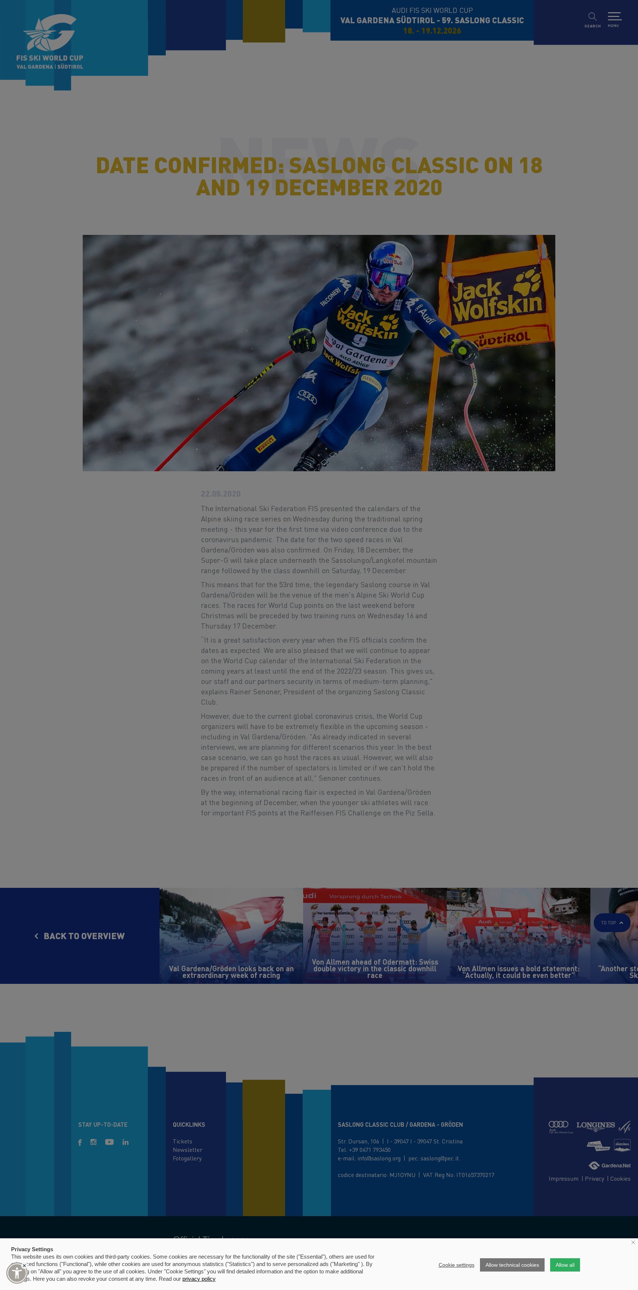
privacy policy (199, 1279)
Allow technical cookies (512, 1265)
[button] (17, 1273)
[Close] (24, 1265)
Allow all (565, 1265)
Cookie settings (456, 1265)
